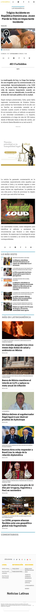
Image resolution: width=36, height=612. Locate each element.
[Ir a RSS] (30, 559)
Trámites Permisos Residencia (28, 576)
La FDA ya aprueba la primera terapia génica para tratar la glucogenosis (22, 274)
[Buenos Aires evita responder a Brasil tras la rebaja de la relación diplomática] (18, 435)
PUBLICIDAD (15, 568)
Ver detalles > (16, 609)
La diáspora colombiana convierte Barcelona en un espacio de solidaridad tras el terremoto (22, 262)
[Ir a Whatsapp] (24, 559)
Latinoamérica (29, 585)
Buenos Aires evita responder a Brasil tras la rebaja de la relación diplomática (17, 452)
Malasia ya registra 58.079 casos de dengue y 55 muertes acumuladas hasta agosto (23, 308)
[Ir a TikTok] (16, 559)
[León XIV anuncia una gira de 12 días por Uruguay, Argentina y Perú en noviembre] (18, 470)
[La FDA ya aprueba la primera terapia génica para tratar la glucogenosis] (8, 272)
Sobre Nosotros (17, 571)
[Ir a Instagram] (22, 559)
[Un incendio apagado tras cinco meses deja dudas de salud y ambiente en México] (18, 330)
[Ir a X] (19, 559)
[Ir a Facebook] (14, 559)
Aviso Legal (5, 568)
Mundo (27, 588)
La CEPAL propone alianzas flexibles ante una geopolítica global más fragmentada (22, 298)
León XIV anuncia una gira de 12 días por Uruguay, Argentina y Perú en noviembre (18, 487)
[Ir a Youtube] (27, 559)
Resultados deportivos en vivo (29, 570)
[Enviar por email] (3, 58)
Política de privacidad (5, 576)
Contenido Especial (28, 581)
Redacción (4, 26)
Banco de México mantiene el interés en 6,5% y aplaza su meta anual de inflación (16, 383)
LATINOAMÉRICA (5, 2)
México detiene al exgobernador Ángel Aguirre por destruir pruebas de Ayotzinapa (18, 417)
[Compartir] (13, 2)
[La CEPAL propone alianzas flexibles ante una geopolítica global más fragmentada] (8, 296)
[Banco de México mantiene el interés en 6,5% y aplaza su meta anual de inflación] (18, 365)
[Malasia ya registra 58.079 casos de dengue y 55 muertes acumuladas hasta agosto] (8, 306)
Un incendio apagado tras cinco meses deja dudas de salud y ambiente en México (17, 347)
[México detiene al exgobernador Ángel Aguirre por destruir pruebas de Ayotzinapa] (18, 401)
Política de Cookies (5, 572)
